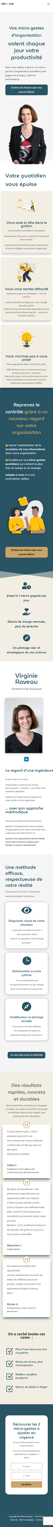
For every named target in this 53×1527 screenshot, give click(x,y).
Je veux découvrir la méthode (26, 1055)
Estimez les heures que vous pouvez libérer (26, 90)
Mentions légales (27, 1520)
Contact (39, 1520)
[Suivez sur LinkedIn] (26, 759)
